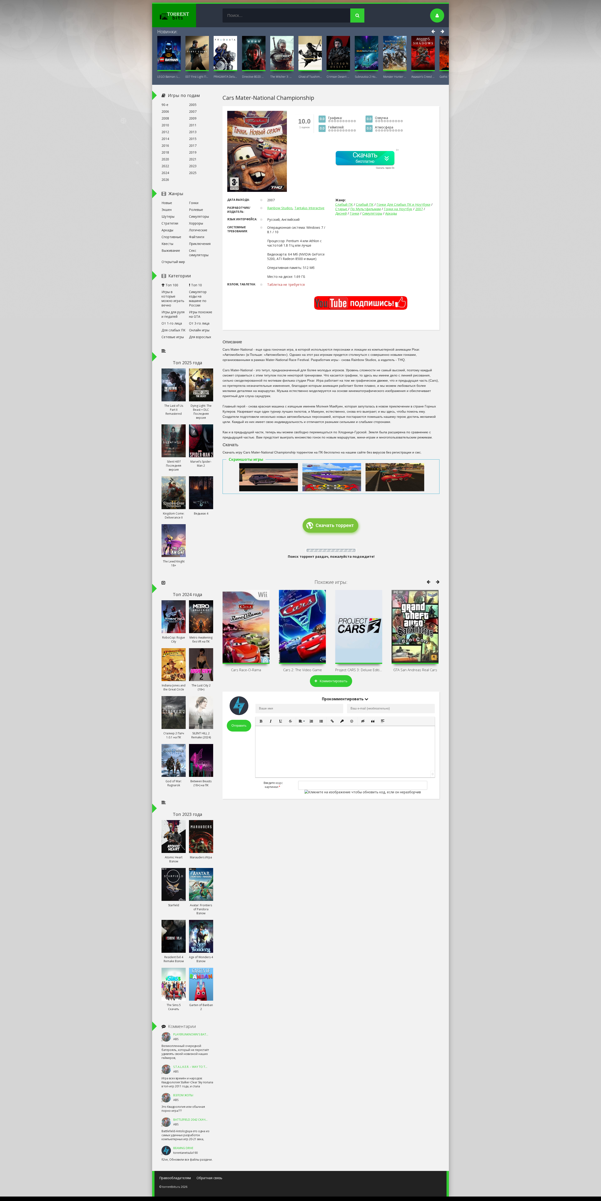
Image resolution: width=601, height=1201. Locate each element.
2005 (192, 104)
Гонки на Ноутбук (398, 209)
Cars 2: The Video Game (302, 669)
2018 (165, 152)
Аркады (391, 213)
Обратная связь (209, 1178)
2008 (165, 118)
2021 (192, 159)
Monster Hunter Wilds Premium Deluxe (395, 77)
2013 (192, 132)
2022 (165, 166)
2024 (165, 172)
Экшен (167, 209)
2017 (192, 145)
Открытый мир (173, 262)
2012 (165, 132)
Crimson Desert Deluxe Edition (338, 77)
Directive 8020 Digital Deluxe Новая (254, 77)
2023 (192, 166)
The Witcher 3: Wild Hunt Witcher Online (282, 77)
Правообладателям (175, 1178)
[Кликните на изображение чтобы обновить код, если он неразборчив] (362, 792)
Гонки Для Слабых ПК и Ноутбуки (403, 204)
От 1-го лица (172, 323)
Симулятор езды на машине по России (198, 298)
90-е (165, 104)
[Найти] (357, 15)
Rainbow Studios (280, 208)
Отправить (239, 725)
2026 (165, 179)
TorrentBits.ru (182, 15)
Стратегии (170, 223)
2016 (165, 145)
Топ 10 (196, 285)
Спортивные (171, 237)
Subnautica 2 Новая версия (366, 77)
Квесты (167, 243)
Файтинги (196, 237)
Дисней (341, 213)
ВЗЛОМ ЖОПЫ (183, 1095)
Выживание (171, 250)
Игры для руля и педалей (173, 314)
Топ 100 (171, 285)
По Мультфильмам (365, 209)
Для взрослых (200, 337)
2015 (192, 138)
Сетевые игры (173, 337)
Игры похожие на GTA (200, 314)
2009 (192, 118)
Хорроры (196, 223)
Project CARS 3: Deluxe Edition (358, 669)
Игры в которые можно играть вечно (173, 298)
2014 (165, 138)
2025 (192, 172)
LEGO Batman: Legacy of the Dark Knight (169, 77)
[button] (260, 721)
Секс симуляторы (198, 252)
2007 (419, 209)
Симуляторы (372, 213)
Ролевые (196, 209)
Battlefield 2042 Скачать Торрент (198, 1120)
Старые (341, 209)
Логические (198, 230)
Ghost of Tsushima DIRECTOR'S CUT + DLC (310, 77)
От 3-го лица (199, 323)
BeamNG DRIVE (183, 1148)
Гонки (354, 213)
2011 (192, 125)
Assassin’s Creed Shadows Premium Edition (423, 77)
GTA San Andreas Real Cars (415, 669)
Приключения (200, 243)
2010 (165, 125)
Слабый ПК (344, 204)
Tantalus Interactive (309, 208)
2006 (165, 111)
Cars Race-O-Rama (246, 669)
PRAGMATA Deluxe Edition (225, 77)
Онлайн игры (199, 330)
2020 (165, 159)
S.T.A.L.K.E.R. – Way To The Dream (196, 1067)
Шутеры (168, 216)
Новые (167, 203)
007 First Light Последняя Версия (197, 77)
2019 (192, 152)
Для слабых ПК (173, 330)
